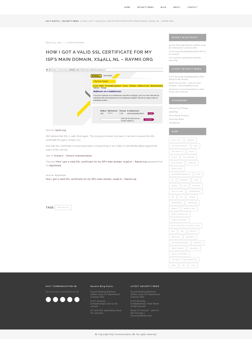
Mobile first (189, 208)
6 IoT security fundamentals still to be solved (104, 303)
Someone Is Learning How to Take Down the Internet (186, 90)
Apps (196, 146)
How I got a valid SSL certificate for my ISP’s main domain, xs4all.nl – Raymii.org (101, 162)
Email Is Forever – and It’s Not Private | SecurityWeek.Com (185, 84)
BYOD (191, 151)
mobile (174, 208)
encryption (176, 168)
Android (190, 140)
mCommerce (176, 203)
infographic (194, 191)
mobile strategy (179, 220)
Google (174, 186)
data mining (177, 163)
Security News (70, 21)
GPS (185, 186)
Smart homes (177, 248)
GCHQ (196, 180)
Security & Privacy (179, 115)
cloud (174, 157)
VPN (183, 265)
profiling (175, 237)
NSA (173, 231)
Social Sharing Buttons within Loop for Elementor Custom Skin (187, 46)
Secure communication (79, 156)
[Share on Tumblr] (66, 195)
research (190, 237)
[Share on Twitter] (52, 195)
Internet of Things (178, 108)
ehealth (192, 163)
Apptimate (55, 165)
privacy (193, 231)
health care (177, 191)
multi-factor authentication (185, 225)
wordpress (174, 122)
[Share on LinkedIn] (61, 195)
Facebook (184, 180)
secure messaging (179, 242)
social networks (179, 254)
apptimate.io (63, 207)
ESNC (198, 174)
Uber (173, 265)
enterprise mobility (180, 174)
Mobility (173, 111)
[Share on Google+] (57, 195)
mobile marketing (179, 214)
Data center (188, 157)
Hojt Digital (53, 21)
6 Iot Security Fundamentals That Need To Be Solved (186, 78)
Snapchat (194, 248)
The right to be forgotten (184, 259)
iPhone (192, 197)
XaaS (193, 265)
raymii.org (60, 130)
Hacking (196, 186)
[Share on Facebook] (47, 195)
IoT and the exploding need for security (105, 311)
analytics (176, 140)
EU (172, 180)
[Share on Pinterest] (71, 195)
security (198, 242)
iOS (172, 197)
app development (179, 146)
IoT (181, 197)
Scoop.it (58, 156)
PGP (182, 231)
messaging (192, 203)
